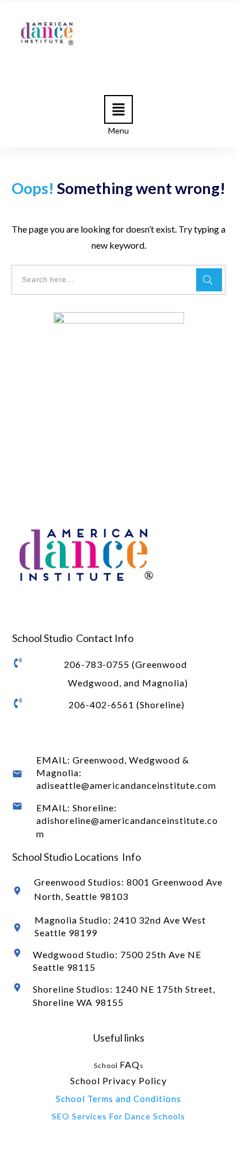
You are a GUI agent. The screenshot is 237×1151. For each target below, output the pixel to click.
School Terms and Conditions (118, 1098)
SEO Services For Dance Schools (118, 1116)
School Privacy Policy (118, 1080)
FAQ (130, 1064)
